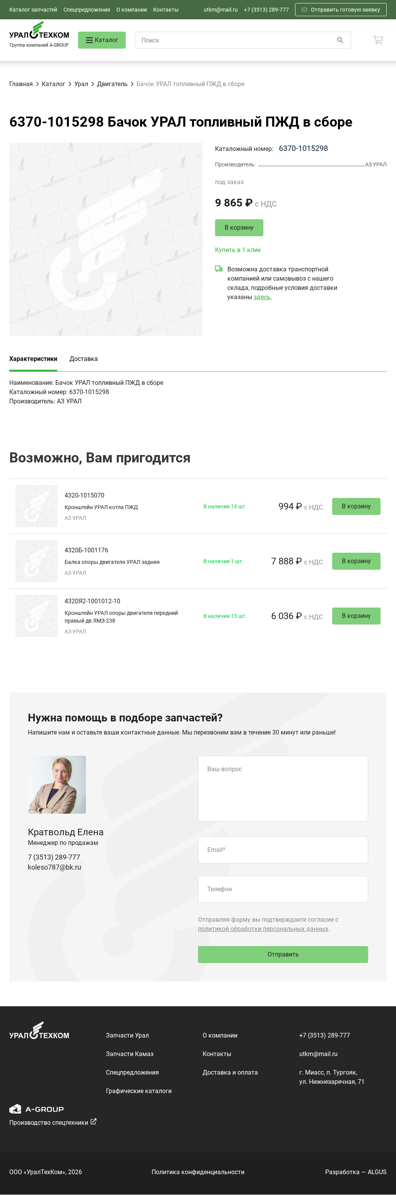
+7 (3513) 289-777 (266, 10)
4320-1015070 (84, 495)
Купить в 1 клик (238, 250)
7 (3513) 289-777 (54, 857)
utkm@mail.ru (221, 10)
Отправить (283, 954)
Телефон (219, 889)
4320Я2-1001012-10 (92, 601)
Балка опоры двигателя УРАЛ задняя (112, 562)
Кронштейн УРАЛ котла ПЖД (101, 507)
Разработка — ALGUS (356, 1172)
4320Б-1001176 (86, 550)
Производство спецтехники (48, 1122)
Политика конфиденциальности (198, 1172)
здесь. (263, 297)
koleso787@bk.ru (54, 867)
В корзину (239, 227)
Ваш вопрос (224, 769)
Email (216, 849)
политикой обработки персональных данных (263, 929)
